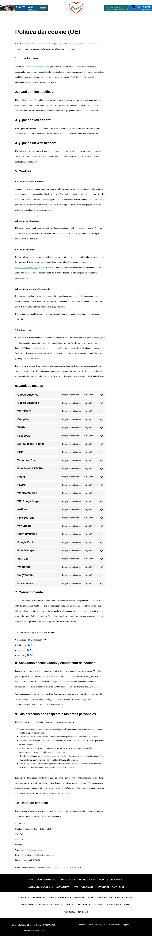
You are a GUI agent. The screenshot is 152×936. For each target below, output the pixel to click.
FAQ (76, 887)
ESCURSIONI (63, 887)
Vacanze (69, 911)
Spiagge (83, 911)
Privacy (82, 925)
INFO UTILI (117, 880)
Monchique (28, 904)
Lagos (119, 897)
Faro (91, 897)
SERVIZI (103, 880)
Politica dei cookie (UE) (96, 925)
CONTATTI (118, 887)
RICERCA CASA (86, 880)
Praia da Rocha (65, 904)
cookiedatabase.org (58, 867)
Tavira (99, 904)
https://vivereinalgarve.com (38, 66)
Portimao (45, 904)
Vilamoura (114, 904)
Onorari (103, 887)
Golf (127, 904)
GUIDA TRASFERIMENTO (42, 880)
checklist (88, 887)
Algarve (23, 897)
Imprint (126, 925)
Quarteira (85, 904)
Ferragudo (104, 897)
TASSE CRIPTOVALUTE (40, 887)
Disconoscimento (114, 925)
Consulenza (67, 880)
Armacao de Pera (60, 897)
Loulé (130, 897)
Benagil (79, 897)
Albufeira (39, 897)
